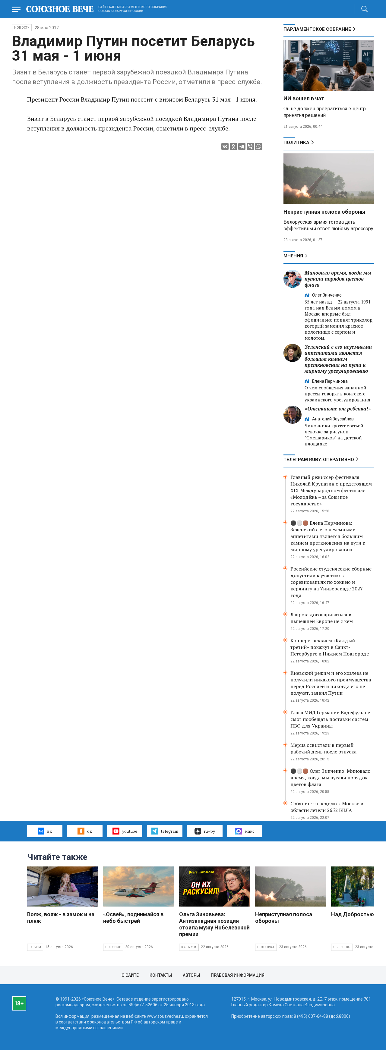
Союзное (113, 947)
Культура (189, 947)
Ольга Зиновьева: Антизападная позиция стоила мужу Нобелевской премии (214, 924)
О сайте (130, 975)
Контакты (161, 975)
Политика (296, 142)
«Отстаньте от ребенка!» (338, 408)
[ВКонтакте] (225, 146)
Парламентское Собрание (317, 29)
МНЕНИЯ (293, 256)
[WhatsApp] (258, 146)
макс (250, 831)
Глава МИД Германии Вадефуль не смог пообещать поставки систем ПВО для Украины (330, 719)
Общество (342, 947)
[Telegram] (241, 146)
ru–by (209, 831)
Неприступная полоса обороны (324, 212)
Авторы (191, 975)
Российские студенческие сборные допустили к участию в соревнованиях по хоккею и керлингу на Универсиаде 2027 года (331, 582)
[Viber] (250, 146)
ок (89, 831)
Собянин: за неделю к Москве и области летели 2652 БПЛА (326, 806)
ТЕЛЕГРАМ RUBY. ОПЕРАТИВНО (318, 459)
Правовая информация (237, 975)
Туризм (35, 947)
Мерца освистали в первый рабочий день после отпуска (323, 748)
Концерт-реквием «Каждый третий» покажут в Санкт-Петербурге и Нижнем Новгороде (329, 647)
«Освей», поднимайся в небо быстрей (133, 917)
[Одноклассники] (233, 146)
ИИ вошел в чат (303, 98)
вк (49, 831)
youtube (129, 831)
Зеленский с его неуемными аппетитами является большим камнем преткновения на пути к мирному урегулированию (338, 358)
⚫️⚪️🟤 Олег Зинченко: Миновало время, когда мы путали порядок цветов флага (330, 777)
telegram (169, 831)
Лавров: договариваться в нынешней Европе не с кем (321, 617)
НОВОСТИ (22, 27)
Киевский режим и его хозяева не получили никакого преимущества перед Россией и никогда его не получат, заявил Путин (330, 683)
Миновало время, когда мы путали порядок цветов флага (338, 278)
